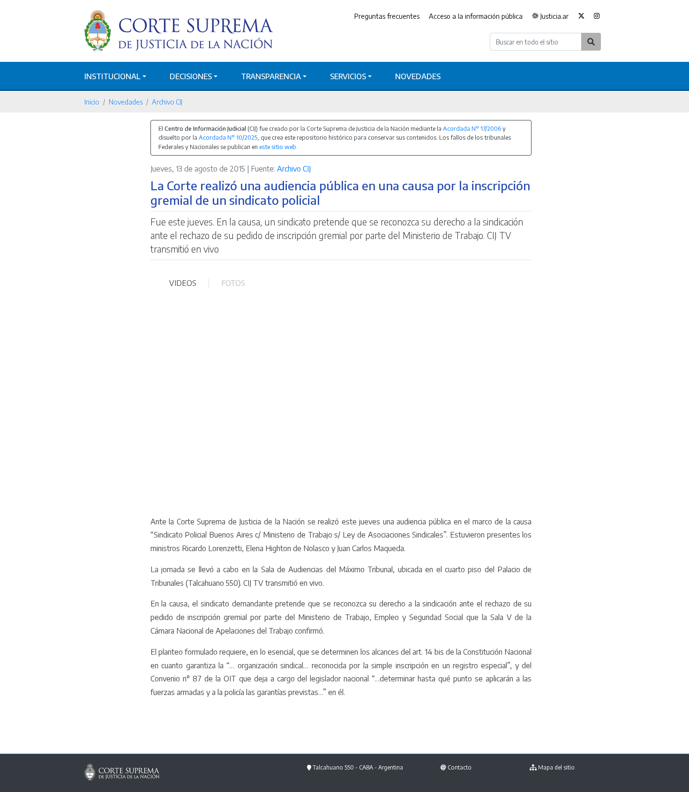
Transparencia (271, 76)
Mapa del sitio (556, 767)
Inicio (91, 101)
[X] (581, 16)
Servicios (348, 76)
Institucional (112, 76)
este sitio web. (278, 146)
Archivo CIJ (167, 101)
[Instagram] (597, 16)
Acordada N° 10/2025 (228, 137)
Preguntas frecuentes (386, 16)
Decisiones (191, 76)
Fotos (233, 283)
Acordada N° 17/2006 (472, 128)
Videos (182, 283)
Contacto (460, 767)
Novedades (418, 76)
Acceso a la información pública (476, 16)
